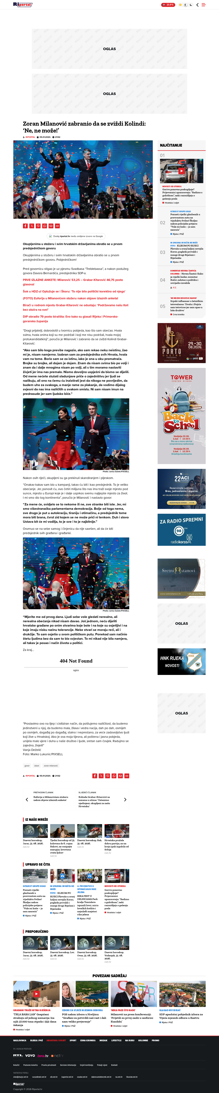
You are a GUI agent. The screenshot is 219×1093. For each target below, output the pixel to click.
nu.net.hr (118, 1076)
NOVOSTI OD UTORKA (115, 886)
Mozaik (103, 1040)
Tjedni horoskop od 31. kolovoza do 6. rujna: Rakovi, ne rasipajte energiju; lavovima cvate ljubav (62, 846)
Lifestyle (116, 1040)
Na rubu (129, 1040)
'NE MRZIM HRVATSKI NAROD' (183, 298)
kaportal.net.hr (67, 1076)
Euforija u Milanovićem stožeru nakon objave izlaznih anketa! (51, 798)
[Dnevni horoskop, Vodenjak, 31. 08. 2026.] (117, 943)
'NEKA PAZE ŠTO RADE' (123, 1010)
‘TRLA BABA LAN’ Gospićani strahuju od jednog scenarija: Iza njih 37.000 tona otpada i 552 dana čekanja (34, 1020)
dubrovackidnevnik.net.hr (101, 1076)
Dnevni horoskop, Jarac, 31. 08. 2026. (33, 842)
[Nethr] (57, 1055)
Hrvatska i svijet (114, 912)
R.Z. (175, 287)
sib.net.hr (54, 1076)
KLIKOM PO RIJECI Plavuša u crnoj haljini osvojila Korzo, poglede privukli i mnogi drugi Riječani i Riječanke (62, 900)
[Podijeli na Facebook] (25, 226)
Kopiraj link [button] (57, 226)
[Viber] (38, 226)
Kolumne (143, 1040)
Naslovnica (19, 1040)
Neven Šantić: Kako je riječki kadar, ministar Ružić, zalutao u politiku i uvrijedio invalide (186, 278)
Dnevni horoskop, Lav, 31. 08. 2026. (62, 954)
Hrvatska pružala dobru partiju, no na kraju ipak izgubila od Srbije (117, 845)
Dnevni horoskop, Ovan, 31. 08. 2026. (87, 954)
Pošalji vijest (102, 1065)
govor (27, 765)
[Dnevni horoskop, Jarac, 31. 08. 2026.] (35, 831)
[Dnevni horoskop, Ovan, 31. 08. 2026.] (89, 943)
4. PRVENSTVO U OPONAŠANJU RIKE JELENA (86, 889)
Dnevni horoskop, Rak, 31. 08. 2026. (89, 842)
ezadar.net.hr (82, 1076)
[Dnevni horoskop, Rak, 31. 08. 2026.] (89, 831)
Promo (155, 1040)
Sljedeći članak (125, 800)
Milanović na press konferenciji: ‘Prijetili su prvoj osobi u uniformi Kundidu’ (132, 1018)
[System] (185, 5)
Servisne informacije (68, 1065)
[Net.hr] (18, 1055)
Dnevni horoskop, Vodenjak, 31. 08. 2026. (114, 955)
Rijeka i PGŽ (30, 915)
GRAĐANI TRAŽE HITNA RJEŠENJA (32, 1010)
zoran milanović (51, 765)
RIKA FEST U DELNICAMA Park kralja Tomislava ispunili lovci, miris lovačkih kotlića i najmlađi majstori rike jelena (87, 905)
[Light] (180, 5)
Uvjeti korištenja (86, 1065)
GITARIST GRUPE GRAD (34, 886)
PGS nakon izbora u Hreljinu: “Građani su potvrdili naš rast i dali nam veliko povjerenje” (84, 1018)
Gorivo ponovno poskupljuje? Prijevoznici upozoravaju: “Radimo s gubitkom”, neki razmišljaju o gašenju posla (117, 899)
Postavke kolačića (30, 1065)
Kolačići (16, 1065)
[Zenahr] (43, 1055)
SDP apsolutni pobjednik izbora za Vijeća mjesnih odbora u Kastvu (181, 1016)
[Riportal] (23, 5)
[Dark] (191, 5)
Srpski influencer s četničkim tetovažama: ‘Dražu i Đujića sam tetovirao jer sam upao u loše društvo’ (186, 305)
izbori (36, 765)
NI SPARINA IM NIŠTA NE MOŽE (62, 888)
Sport (73, 1040)
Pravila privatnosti (49, 1065)
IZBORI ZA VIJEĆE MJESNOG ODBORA (82, 1010)
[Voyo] (30, 1055)
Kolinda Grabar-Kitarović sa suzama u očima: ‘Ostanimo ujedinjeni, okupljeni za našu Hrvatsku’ (94, 801)
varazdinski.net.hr (39, 1076)
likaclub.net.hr (132, 1076)
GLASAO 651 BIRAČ (170, 1010)
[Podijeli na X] (31, 226)
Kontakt (114, 1065)
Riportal (30, 137)
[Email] (51, 226)
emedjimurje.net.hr (20, 1076)
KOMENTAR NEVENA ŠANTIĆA (183, 270)
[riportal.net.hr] (19, 1084)
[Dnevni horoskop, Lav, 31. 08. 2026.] (62, 943)
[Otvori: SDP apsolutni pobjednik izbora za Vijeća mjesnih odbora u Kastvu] (182, 994)
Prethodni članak (27, 800)
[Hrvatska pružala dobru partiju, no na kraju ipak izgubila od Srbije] (117, 831)
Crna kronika (178, 314)
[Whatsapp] (44, 226)
